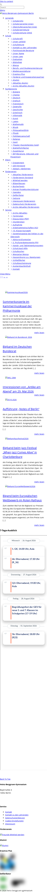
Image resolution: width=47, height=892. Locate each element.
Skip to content (6, 1)
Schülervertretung (20, 30)
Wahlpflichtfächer (20, 148)
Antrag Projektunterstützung (25, 189)
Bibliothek (17, 62)
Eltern (7, 160)
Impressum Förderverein (23, 201)
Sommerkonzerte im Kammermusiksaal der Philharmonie (17, 306)
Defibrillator (18, 195)
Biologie (16, 92)
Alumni (15, 80)
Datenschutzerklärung (15, 818)
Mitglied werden (20, 180)
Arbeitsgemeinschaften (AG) (25, 227)
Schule (8, 36)
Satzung (16, 198)
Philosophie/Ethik (20, 130)
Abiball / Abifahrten (21, 168)
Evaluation (17, 59)
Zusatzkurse (18, 151)
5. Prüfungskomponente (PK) (25, 242)
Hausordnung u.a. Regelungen (26, 257)
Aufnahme (17, 225)
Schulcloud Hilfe (20, 248)
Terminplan (17, 216)
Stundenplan (18, 222)
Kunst (15, 118)
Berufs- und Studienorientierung (27, 68)
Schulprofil (17, 38)
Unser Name (18, 53)
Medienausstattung (21, 71)
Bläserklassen (18, 183)
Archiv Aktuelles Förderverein (25, 207)
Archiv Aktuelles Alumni (23, 86)
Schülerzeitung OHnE (22, 33)
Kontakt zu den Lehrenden (24, 47)
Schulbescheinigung (21, 263)
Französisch (18, 103)
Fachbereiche (11, 89)
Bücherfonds (18, 186)
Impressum (10, 824)
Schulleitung (18, 44)
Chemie (16, 95)
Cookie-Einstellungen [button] (14, 821)
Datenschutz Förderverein (24, 204)
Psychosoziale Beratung (23, 50)
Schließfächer (18, 260)
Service (8, 210)
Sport (15, 142)
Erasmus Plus (18, 74)
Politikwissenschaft (21, 136)
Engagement (18, 162)
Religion (16, 139)
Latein (15, 121)
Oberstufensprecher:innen (24, 27)
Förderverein (10, 171)
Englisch (16, 100)
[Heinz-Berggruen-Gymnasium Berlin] (17, 13)
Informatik (17, 115)
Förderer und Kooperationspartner (28, 77)
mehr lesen (39, 332)
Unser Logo (17, 56)
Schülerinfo (17, 21)
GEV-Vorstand (18, 165)
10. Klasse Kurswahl (21, 230)
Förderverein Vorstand (22, 177)
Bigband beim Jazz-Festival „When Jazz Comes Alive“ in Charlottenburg (20, 452)
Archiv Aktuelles (19, 213)
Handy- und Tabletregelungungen (27, 245)
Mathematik (18, 124)
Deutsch (16, 97)
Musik (15, 127)
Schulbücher (18, 251)
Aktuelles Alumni (20, 83)
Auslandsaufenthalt (21, 266)
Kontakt (16, 269)
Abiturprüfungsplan (21, 239)
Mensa (15, 65)
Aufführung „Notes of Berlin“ (21, 409)
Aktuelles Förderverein (22, 174)
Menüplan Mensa (20, 254)
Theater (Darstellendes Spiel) (25, 145)
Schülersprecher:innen (23, 24)
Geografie (17, 106)
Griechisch (17, 112)
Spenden (16, 192)
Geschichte (17, 109)
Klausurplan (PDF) (20, 219)
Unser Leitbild (18, 41)
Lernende (9, 18)
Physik (15, 133)
